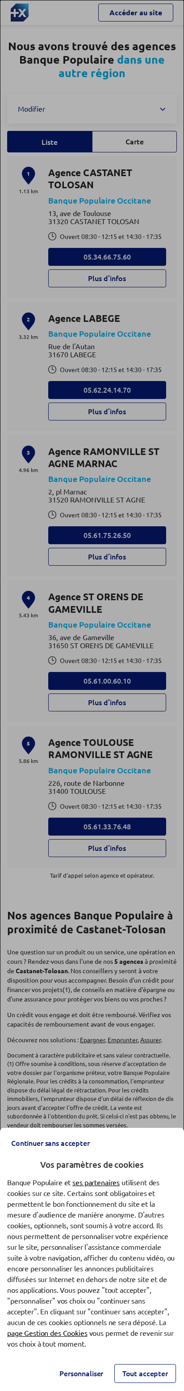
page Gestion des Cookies (47, 1333)
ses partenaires (96, 1183)
